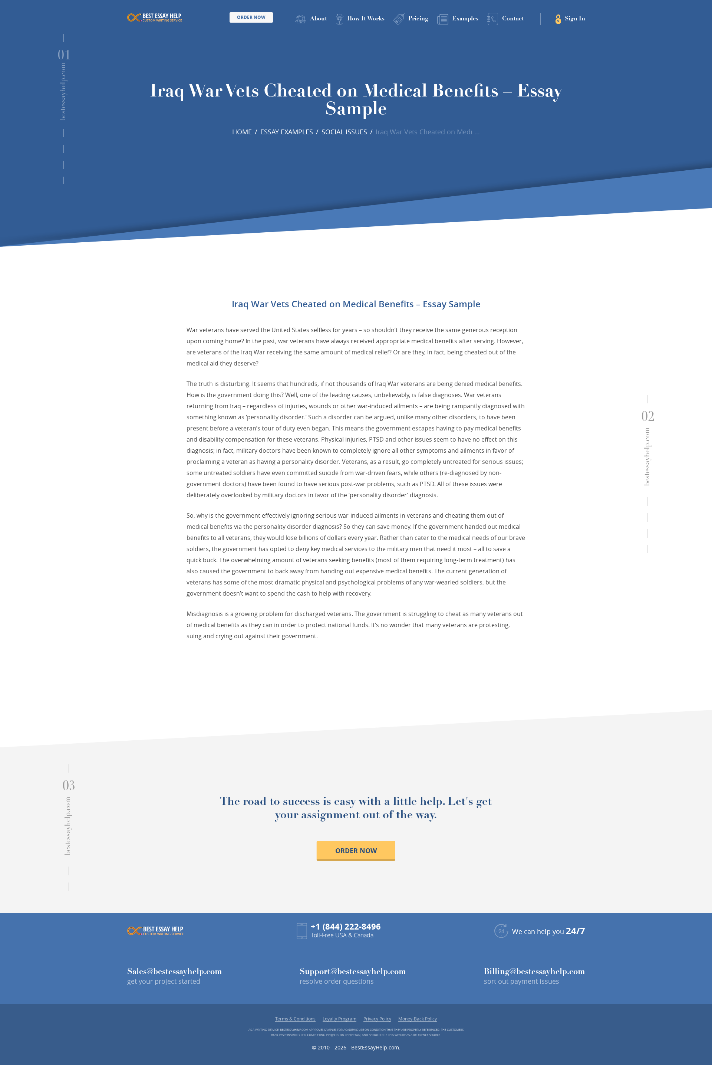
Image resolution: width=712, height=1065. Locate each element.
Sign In (575, 19)
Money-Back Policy (417, 1019)
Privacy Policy (377, 1019)
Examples (465, 19)
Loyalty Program (339, 1019)
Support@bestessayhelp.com (353, 972)
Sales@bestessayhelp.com (174, 972)
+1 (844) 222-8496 (346, 926)
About (318, 19)
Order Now (251, 17)
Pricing (418, 19)
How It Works (366, 19)
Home (242, 131)
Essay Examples (286, 131)
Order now (356, 850)
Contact (513, 19)
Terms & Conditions (295, 1019)
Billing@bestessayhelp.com (534, 972)
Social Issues (344, 131)
